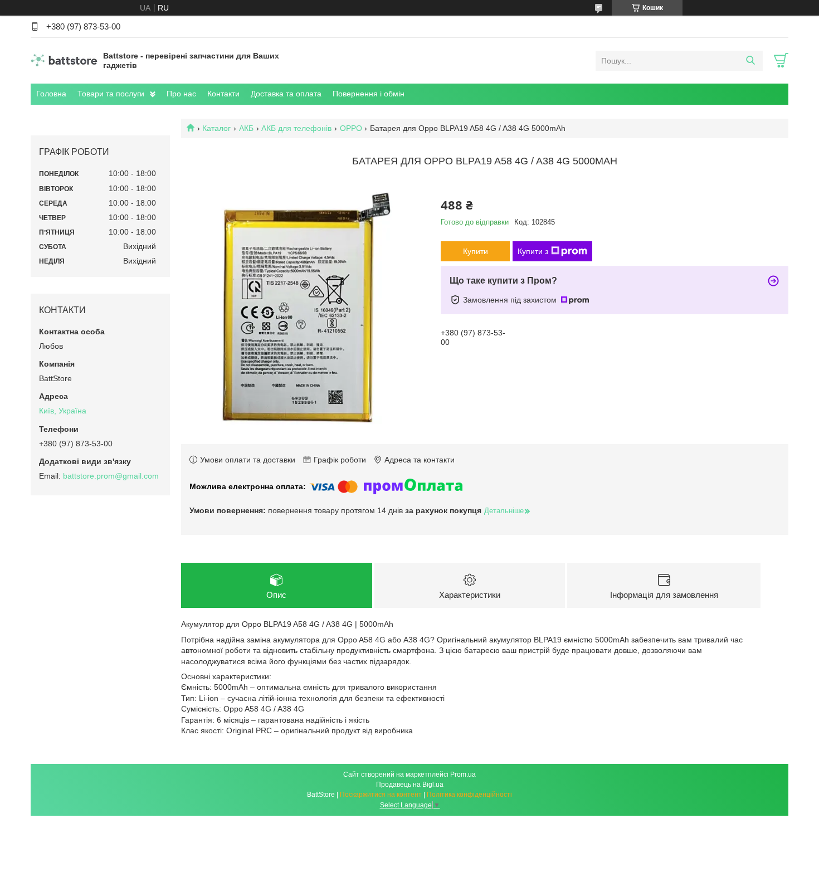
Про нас (181, 93)
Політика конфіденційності (469, 794)
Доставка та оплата (286, 93)
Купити (475, 251)
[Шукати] (750, 61)
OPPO (351, 128)
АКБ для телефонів (296, 128)
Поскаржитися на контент (381, 794)
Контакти (223, 93)
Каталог (216, 128)
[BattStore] (64, 60)
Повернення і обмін (368, 93)
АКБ (246, 128)
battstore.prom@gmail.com (111, 475)
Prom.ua (463, 774)
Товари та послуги (110, 93)
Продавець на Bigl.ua (409, 784)
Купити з (533, 251)
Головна (51, 93)
